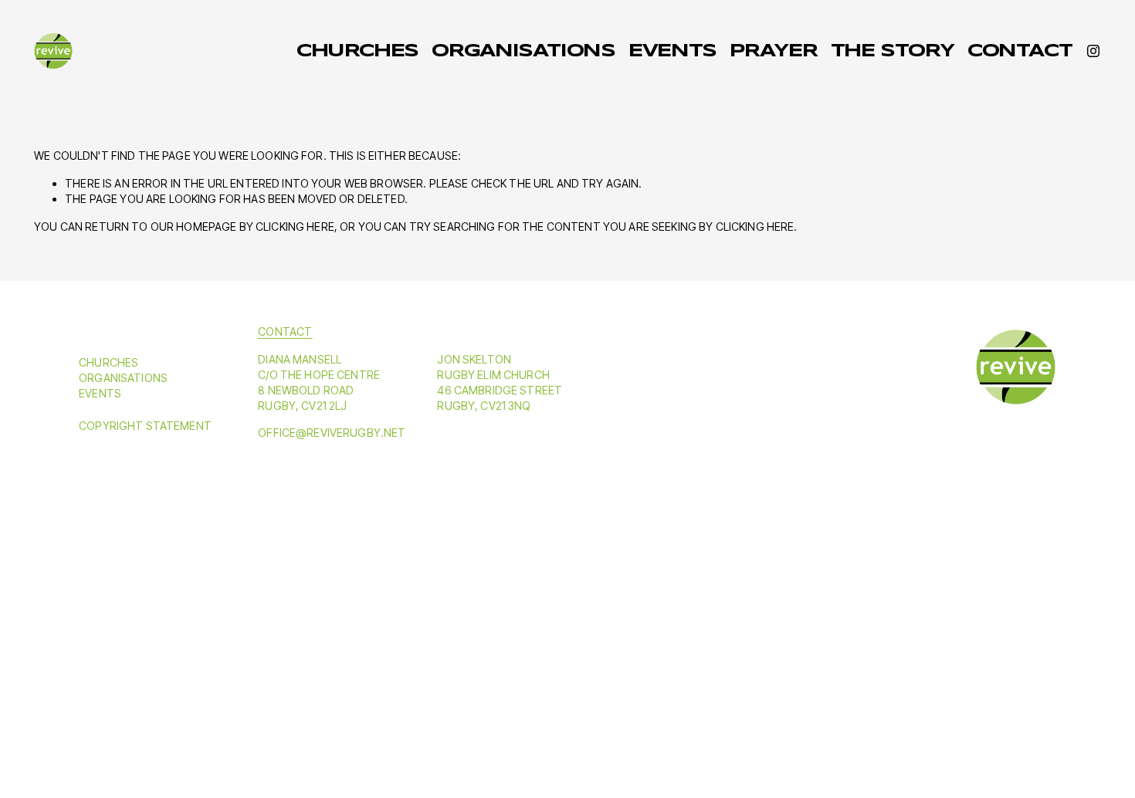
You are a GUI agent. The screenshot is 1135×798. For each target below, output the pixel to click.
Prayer (773, 51)
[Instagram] (1093, 51)
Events (672, 51)
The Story (892, 51)
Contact (1019, 51)
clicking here (295, 226)
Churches (357, 51)
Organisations (523, 51)
